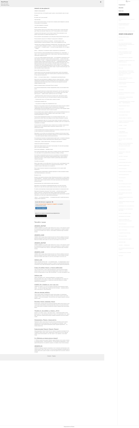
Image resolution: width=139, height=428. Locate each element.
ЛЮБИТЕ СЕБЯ (39, 235)
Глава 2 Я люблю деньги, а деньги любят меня (48, 267)
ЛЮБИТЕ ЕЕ (38, 346)
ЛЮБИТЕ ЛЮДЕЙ (40, 226)
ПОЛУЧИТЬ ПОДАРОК (41, 208)
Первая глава (121, 10)
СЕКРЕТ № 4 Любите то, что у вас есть (46, 284)
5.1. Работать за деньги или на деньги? (46, 338)
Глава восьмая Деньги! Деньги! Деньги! (46, 329)
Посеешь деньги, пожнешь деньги (44, 301)
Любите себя (38, 260)
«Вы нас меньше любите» (42, 292)
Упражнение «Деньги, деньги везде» (45, 320)
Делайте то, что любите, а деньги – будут (46, 310)
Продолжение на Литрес (124, 14)
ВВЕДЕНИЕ (121, 7)
